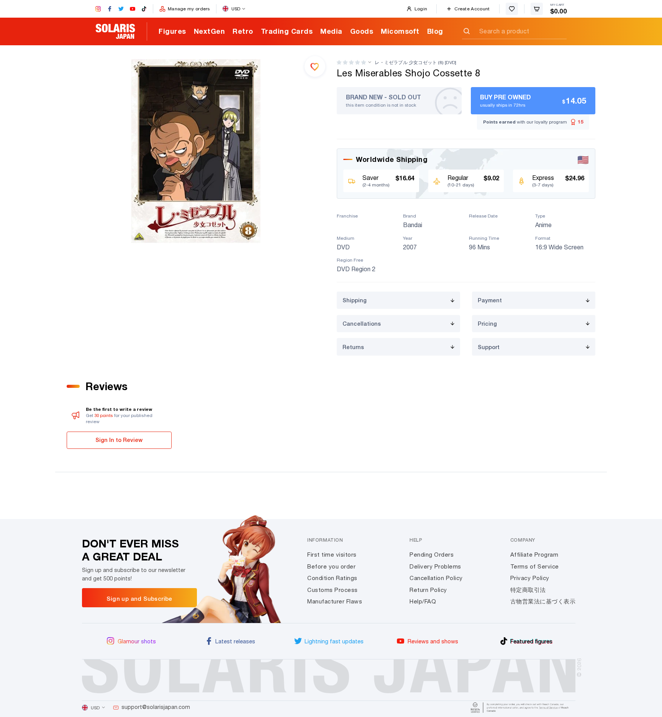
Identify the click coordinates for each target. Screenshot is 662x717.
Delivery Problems (435, 566)
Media (331, 31)
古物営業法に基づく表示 (543, 601)
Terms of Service (534, 566)
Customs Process (332, 590)
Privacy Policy (529, 578)
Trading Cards (287, 31)
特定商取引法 (528, 590)
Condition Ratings (332, 578)
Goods (362, 31)
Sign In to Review (119, 440)
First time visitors (332, 554)
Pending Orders (432, 554)
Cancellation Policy (436, 578)
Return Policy (428, 590)
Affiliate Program (534, 554)
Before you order (331, 566)
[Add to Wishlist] (315, 66)
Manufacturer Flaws (334, 601)
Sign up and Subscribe (139, 598)
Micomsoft (400, 31)
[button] (351, 62)
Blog (435, 31)
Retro (243, 31)
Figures (172, 31)
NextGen (209, 31)
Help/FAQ (423, 601)
